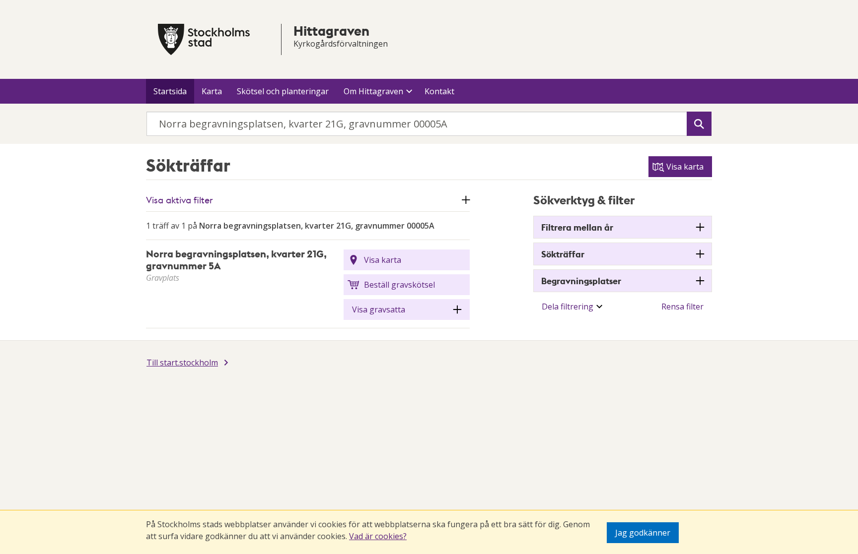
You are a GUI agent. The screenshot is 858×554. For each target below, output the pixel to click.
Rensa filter (682, 306)
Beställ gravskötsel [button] (399, 284)
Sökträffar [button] (562, 254)
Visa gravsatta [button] (378, 309)
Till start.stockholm (182, 362)
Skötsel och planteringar (283, 91)
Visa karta (685, 166)
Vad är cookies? (378, 536)
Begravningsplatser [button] (581, 281)
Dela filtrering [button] (567, 306)
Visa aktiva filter (179, 199)
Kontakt (439, 91)
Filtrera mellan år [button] (577, 227)
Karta (212, 91)
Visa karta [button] (382, 259)
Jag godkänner (642, 532)
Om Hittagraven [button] (373, 91)
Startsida (170, 91)
